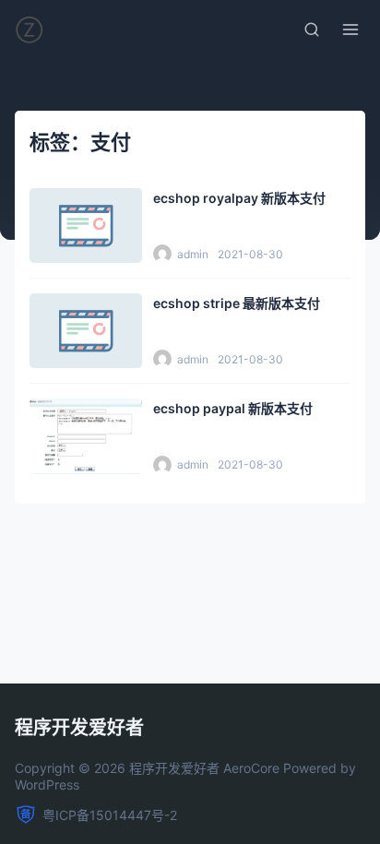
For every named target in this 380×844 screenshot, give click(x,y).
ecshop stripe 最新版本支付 (236, 303)
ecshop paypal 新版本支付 (233, 408)
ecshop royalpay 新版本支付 (239, 198)
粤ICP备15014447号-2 (109, 815)
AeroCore (251, 768)
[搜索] (311, 29)
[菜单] (350, 29)
